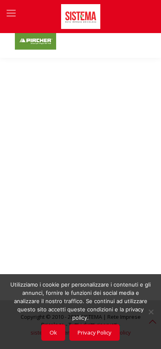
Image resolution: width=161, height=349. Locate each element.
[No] (151, 312)
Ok (53, 332)
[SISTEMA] (80, 16)
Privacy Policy (94, 332)
